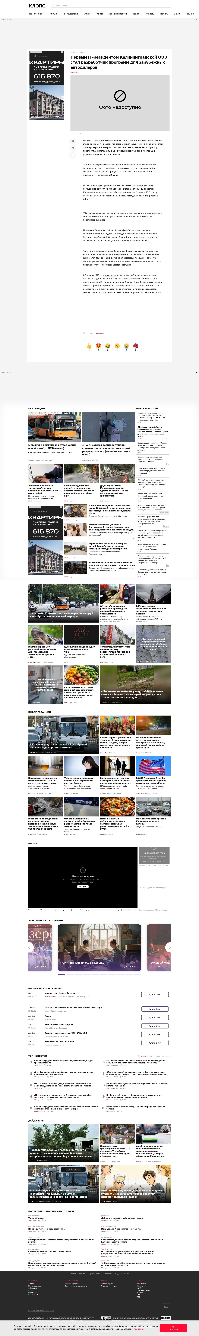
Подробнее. (139, 1329)
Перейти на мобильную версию (41, 1311)
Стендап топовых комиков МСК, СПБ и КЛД (66, 1033)
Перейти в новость (131, 910)
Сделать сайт (94, 1274)
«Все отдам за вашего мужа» (59, 1024)
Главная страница (108, 1283)
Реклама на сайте (77, 1274)
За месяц (166, 1056)
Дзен (139, 1295)
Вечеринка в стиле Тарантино (59, 1041)
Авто (30, 1290)
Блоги (86, 13)
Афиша (53, 13)
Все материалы (36, 13)
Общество (100, 334)
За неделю (155, 1056)
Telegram (141, 1286)
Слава (48, 1016)
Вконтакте (141, 1283)
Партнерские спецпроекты (75, 1286)
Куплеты (150, 13)
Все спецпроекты (71, 1283)
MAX (139, 1288)
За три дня (142, 1056)
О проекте (107, 1274)
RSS (138, 1297)
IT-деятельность (122, 1274)
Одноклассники (143, 1290)
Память (164, 13)
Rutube (140, 1292)
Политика (32, 1292)
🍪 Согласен (173, 1328)
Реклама (190, 13)
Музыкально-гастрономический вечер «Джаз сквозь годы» (73, 1007)
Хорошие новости (117, 13)
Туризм (99, 13)
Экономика (33, 1295)
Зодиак (136, 13)
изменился (110, 275)
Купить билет (155, 994)
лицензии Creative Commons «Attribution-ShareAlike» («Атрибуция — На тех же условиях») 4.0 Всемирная (135, 1318)
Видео (177, 13)
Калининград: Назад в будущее (60, 993)
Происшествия (70, 13)
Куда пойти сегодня (109, 1286)
